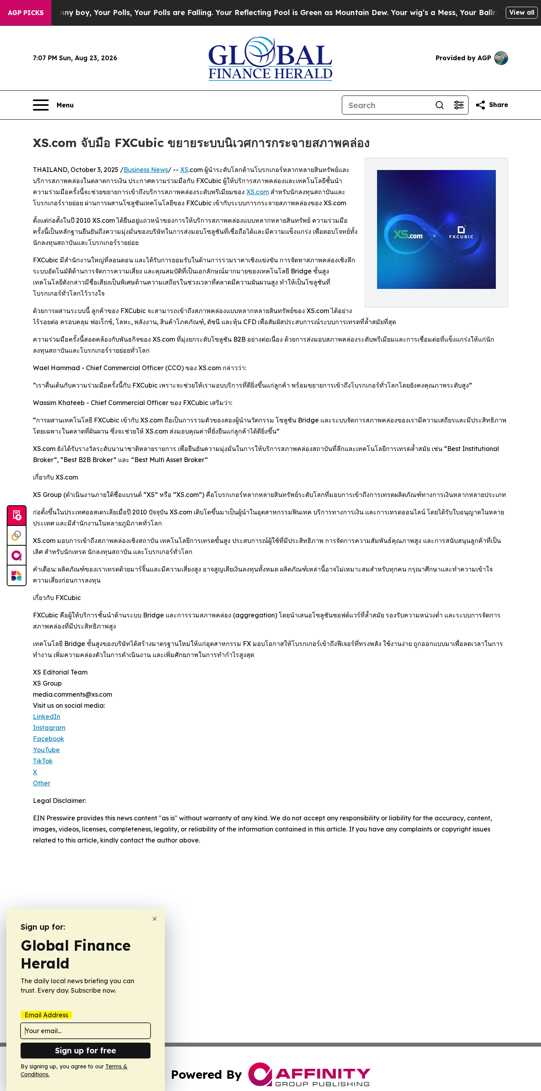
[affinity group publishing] (17, 556)
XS (184, 170)
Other (41, 783)
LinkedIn (46, 716)
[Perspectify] (17, 536)
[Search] (439, 105)
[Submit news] (17, 516)
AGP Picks (26, 13)
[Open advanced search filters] (458, 105)
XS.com (257, 192)
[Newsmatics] (17, 575)
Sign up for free (85, 1050)
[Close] (154, 919)
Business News (146, 170)
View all (521, 12)
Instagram (49, 728)
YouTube (46, 750)
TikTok (43, 761)
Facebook (48, 739)
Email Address (46, 1015)
